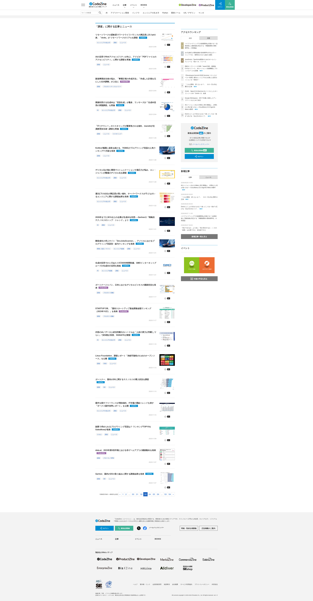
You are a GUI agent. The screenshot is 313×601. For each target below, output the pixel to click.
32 (141, 494)
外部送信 (215, 584)
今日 (190, 38)
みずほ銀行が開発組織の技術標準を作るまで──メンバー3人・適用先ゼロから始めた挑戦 (200, 53)
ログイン (200, 156)
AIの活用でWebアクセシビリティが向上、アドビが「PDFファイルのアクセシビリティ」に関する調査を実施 (125, 58)
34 (150, 494)
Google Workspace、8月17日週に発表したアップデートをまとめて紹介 (200, 99)
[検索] (100, 12)
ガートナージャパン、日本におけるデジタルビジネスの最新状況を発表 (125, 286)
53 (165, 494)
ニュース (115, 5)
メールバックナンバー (200, 144)
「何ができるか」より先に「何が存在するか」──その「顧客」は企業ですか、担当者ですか (199, 229)
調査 (115, 42)
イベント (133, 5)
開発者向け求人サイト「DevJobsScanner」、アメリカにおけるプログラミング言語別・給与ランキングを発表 (125, 242)
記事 (124, 5)
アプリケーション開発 (120, 12)
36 (158, 494)
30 (133, 494)
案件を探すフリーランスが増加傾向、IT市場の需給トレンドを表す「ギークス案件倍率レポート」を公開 (124, 404)
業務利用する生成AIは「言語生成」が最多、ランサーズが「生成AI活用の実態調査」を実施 (125, 104)
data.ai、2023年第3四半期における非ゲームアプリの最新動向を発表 (125, 451)
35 (154, 494)
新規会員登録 (200, 150)
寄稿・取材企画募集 (189, 528)
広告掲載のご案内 (208, 528)
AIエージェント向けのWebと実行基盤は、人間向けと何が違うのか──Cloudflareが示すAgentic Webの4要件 (201, 107)
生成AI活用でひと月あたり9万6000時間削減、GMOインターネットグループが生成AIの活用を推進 (125, 264)
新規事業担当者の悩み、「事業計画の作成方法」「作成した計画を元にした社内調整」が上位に (125, 80)
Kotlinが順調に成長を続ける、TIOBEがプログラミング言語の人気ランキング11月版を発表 (125, 149)
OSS (104, 363)
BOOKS (144, 5)
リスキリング (117, 134)
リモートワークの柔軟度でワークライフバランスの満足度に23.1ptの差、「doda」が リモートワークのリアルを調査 (125, 36)
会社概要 (175, 584)
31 (137, 494)
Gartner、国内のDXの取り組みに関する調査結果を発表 (123, 473)
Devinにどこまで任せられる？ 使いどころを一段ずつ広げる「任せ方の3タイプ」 (201, 115)
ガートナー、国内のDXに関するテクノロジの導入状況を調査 (122, 380)
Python (165, 12)
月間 (208, 38)
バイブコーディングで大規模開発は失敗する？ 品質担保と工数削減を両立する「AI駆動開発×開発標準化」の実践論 (201, 45)
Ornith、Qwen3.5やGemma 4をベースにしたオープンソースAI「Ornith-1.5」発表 (201, 92)
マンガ (201, 12)
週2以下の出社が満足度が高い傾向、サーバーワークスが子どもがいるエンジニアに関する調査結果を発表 (125, 195)
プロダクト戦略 (108, 293)
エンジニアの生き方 (151, 12)
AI (106, 12)
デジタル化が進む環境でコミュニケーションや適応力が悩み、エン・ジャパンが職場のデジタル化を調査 (125, 171)
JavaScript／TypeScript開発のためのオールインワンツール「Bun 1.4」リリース (200, 60)
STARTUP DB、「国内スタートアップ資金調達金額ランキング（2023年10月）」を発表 (123, 310)
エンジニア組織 (119, 249)
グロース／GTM (108, 458)
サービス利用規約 (186, 584)
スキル (99, 434)
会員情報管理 (157, 584)
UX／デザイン (189, 12)
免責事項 (167, 584)
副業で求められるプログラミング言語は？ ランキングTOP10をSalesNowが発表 (123, 428)
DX (104, 387)
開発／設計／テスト (103, 249)
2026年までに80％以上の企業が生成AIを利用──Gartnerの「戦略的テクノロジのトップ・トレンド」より (125, 218)
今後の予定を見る (200, 278)
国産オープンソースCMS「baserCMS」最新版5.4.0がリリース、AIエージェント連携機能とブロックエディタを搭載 (201, 68)
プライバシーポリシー (202, 584)
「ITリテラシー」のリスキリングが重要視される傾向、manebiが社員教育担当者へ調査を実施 (125, 127)
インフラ (136, 12)
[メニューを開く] (83, 5)
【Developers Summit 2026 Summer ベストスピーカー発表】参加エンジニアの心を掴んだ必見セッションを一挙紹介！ (201, 77)
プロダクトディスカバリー (112, 86)
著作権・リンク (145, 584)
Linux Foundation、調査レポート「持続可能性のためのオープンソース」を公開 (125, 357)
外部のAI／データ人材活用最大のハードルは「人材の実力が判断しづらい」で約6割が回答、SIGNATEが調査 (125, 333)
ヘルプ (135, 584)
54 (170, 494)
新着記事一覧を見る (199, 236)
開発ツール (175, 12)
